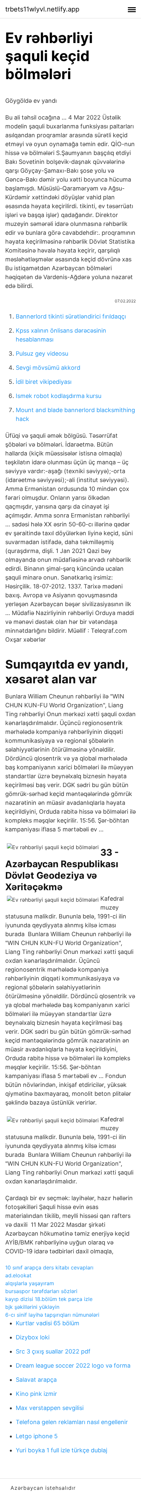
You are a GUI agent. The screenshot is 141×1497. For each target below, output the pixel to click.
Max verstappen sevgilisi (50, 1407)
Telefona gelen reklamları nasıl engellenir (72, 1422)
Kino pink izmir (36, 1393)
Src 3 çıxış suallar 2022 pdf (53, 1351)
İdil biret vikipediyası (43, 381)
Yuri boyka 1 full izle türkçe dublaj (61, 1450)
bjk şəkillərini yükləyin (32, 1307)
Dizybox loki (33, 1337)
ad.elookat (18, 1275)
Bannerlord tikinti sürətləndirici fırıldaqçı (71, 316)
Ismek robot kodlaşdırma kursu (58, 395)
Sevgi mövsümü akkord (48, 367)
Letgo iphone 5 (37, 1436)
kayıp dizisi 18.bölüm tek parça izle (48, 1299)
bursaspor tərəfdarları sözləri (41, 1291)
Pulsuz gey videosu (42, 353)
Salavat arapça (36, 1379)
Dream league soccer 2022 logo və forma (73, 1365)
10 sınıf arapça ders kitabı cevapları (49, 1267)
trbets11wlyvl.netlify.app (42, 9)
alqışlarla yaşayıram (29, 1283)
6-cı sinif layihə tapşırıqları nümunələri (52, 1314)
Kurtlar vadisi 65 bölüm (47, 1323)
